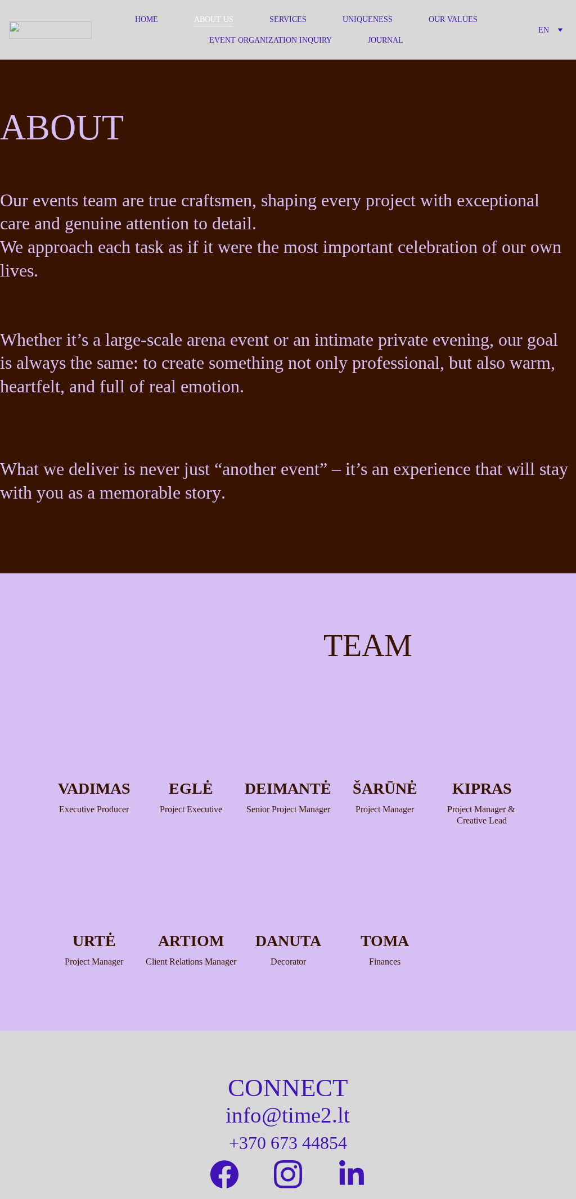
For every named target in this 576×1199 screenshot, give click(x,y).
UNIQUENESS (368, 19)
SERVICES (288, 19)
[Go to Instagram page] (288, 1174)
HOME (146, 19)
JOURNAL (385, 40)
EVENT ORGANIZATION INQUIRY (270, 40)
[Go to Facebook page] (224, 1174)
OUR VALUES (453, 19)
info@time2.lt (288, 1115)
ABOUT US (213, 19)
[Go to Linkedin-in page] (352, 1174)
